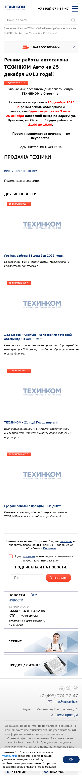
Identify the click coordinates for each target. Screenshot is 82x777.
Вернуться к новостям (20, 171)
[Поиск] (73, 20)
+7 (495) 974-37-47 (53, 9)
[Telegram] (75, 688)
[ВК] (61, 688)
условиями (10, 756)
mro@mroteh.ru (66, 702)
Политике (49, 548)
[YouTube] (68, 688)
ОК (71, 759)
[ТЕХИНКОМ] (14, 7)
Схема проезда (66, 715)
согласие (66, 541)
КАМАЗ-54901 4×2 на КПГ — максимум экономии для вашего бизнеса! (27, 618)
